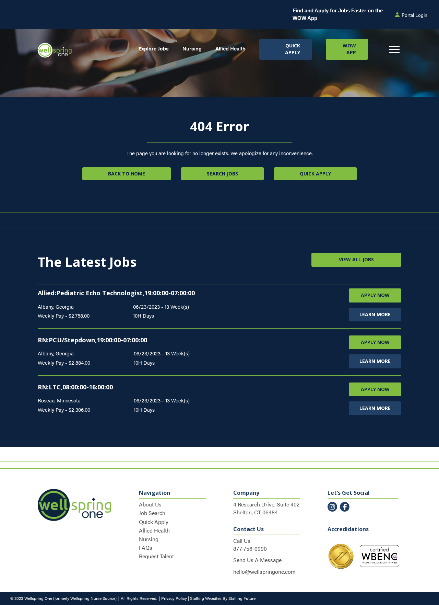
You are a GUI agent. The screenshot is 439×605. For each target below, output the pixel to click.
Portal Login (414, 14)
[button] (285, 49)
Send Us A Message (257, 560)
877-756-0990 (250, 548)
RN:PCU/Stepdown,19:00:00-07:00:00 (92, 340)
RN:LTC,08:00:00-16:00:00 (75, 387)
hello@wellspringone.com (264, 571)
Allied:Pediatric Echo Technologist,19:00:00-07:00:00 (116, 293)
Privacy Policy (174, 598)
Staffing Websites (206, 598)
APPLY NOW (375, 295)
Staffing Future (242, 598)
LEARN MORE (375, 314)
